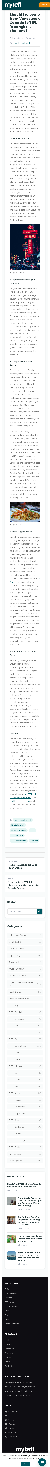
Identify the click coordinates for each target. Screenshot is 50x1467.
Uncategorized (25, 1161)
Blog (7, 1315)
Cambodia (9, 1349)
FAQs (7, 1289)
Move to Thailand (18, 830)
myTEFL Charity (25, 969)
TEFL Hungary (25, 1053)
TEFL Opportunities (25, 1113)
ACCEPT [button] (25, 1464)
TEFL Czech (25, 1039)
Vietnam (8, 1357)
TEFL (32, 830)
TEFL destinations (18, 841)
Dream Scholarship (25, 949)
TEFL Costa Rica (25, 1032)
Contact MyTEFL (25, 1395)
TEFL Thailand (25, 1147)
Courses (8, 1298)
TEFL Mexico (25, 1100)
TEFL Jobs (25, 1086)
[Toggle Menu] (30, 5)
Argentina (9, 1353)
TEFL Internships (25, 1066)
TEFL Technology (25, 1140)
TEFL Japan (25, 1080)
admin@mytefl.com (28, 1382)
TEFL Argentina (25, 1005)
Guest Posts (25, 962)
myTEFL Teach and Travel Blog (25, 983)
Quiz (7, 1319)
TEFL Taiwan (25, 1134)
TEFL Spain (25, 1120)
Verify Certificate (12, 1324)
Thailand (34, 841)
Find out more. (35, 1459)
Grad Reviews (11, 1293)
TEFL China (25, 1026)
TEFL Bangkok (17, 835)
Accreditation (11, 1306)
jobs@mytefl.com (27, 1387)
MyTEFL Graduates (25, 976)
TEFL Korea (25, 1093)
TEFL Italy (25, 1073)
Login (44, 5)
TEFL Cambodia (25, 1019)
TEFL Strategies (25, 1127)
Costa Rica (9, 1366)
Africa (7, 1362)
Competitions (25, 942)
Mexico (8, 1340)
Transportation (25, 1154)
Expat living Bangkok (23, 820)
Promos (8, 1311)
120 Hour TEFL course (20, 801)
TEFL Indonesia (25, 1059)
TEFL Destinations (25, 1046)
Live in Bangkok (17, 825)
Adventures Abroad (21, 43)
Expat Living (25, 955)
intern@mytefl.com (23, 1391)
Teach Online (25, 992)
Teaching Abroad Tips (25, 999)
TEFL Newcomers (25, 1107)
